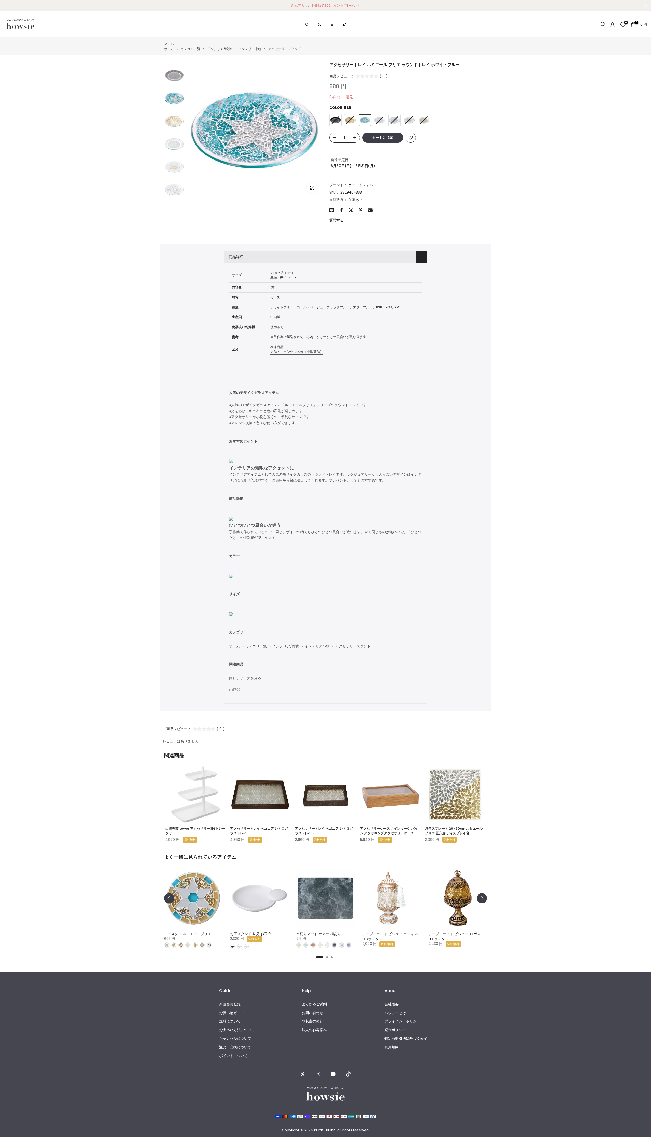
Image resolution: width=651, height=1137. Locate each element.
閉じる (6, 5)
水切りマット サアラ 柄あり (318, 933)
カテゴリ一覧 (190, 48)
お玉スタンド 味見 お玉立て (252, 933)
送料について (230, 1021)
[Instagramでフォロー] (318, 1074)
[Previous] (169, 898)
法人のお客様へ (314, 1030)
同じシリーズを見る (245, 678)
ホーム (169, 43)
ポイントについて (233, 1055)
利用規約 (391, 1047)
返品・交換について (235, 1047)
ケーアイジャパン (362, 184)
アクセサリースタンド (353, 646)
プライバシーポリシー (402, 1021)
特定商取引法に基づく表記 (405, 1038)
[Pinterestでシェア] (360, 210)
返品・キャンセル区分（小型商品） (296, 351)
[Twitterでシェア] (351, 210)
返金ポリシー (395, 1030)
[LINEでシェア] (331, 210)
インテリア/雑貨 (219, 48)
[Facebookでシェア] (341, 210)
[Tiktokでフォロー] (348, 1074)
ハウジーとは (395, 1013)
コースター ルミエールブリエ (187, 933)
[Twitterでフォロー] (303, 1074)
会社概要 (391, 1004)
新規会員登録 (230, 1004)
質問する (336, 220)
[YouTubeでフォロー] (333, 1074)
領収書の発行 (312, 1021)
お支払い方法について (237, 1030)
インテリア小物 (249, 48)
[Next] (482, 898)
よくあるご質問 (314, 1004)
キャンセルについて (235, 1038)
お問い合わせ (312, 1013)
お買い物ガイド (231, 1013)
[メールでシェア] (370, 210)
